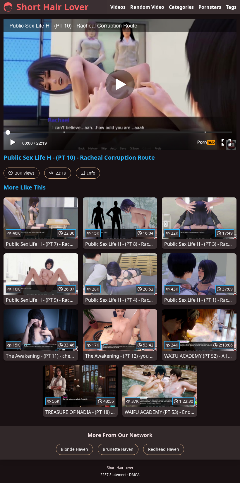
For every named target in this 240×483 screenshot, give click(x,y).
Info (90, 173)
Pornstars (209, 7)
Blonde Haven (74, 449)
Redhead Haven (163, 449)
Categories (181, 7)
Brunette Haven (118, 449)
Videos (118, 7)
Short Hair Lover (52, 7)
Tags (231, 7)
